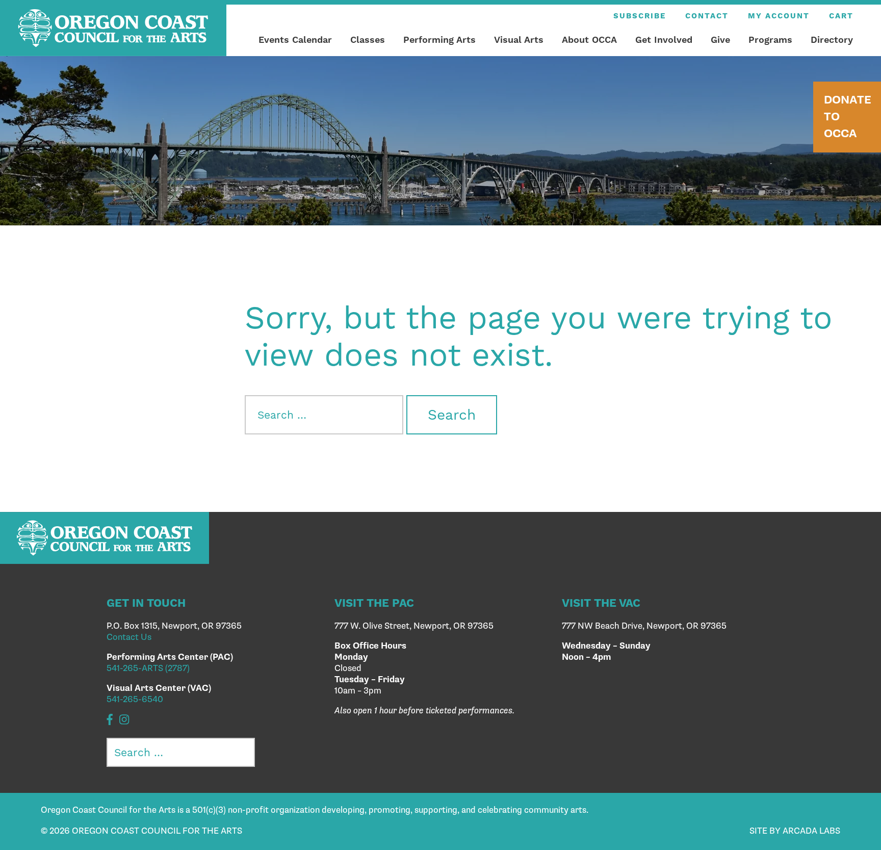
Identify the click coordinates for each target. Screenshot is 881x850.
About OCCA (589, 39)
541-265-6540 (135, 699)
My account (779, 15)
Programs (770, 39)
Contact (707, 15)
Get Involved (663, 39)
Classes (367, 39)
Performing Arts (439, 39)
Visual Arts (518, 39)
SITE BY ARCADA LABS (794, 831)
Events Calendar (295, 39)
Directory (832, 39)
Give (720, 39)
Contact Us (129, 637)
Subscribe (639, 15)
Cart (841, 15)
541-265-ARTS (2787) (148, 668)
